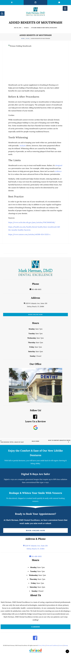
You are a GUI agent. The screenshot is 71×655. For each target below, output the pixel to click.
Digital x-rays (9, 479)
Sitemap (66, 645)
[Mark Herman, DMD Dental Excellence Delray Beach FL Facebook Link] (35, 418)
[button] (2, 13)
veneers (35, 501)
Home (23, 38)
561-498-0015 (36, 289)
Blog (27, 27)
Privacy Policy (41, 645)
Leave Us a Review (35, 421)
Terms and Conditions (52, 645)
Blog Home (35, 441)
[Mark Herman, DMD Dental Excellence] (35, 11)
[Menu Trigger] (65, 8)
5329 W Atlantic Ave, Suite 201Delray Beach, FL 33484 (36, 547)
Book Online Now (35, 314)
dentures (22, 460)
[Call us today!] (59, 2)
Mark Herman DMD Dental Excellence (45, 27)
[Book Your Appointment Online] (35, 2)
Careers (35, 627)
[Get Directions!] (12, 2)
